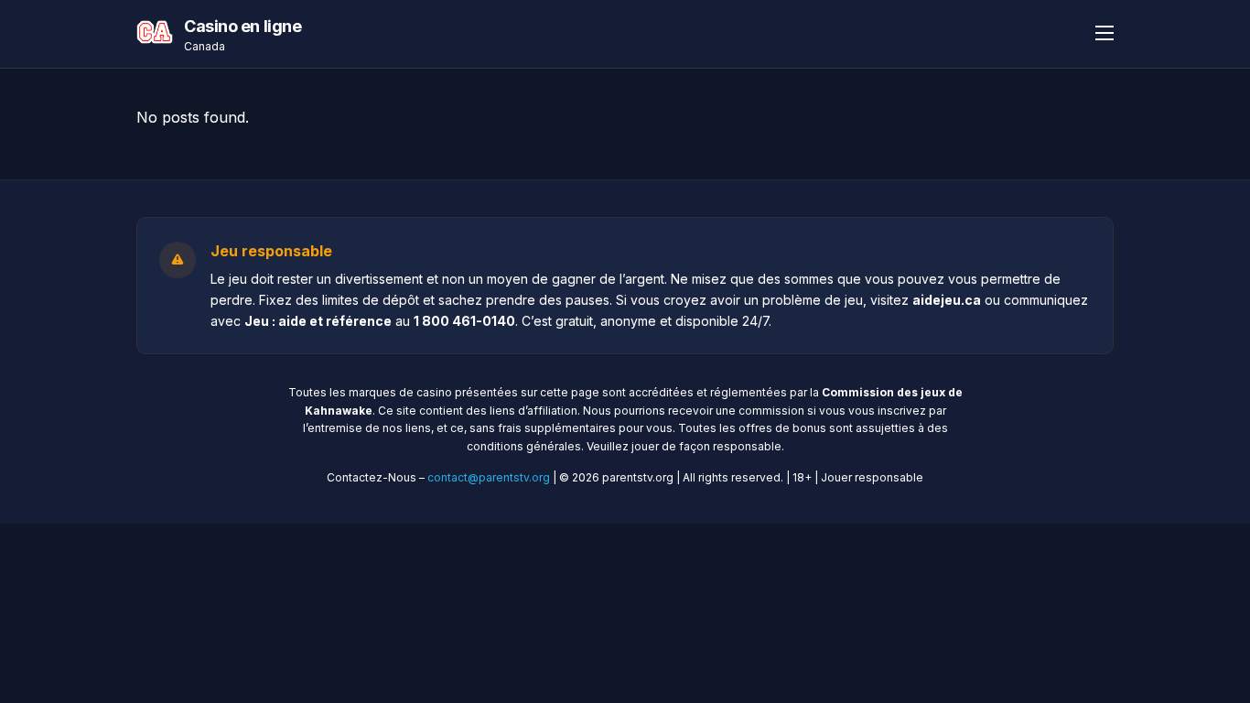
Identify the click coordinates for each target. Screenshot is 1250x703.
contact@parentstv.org (488, 477)
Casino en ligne (242, 26)
